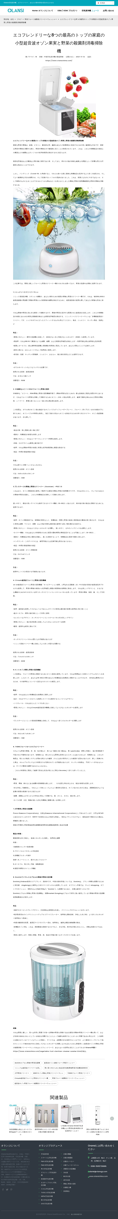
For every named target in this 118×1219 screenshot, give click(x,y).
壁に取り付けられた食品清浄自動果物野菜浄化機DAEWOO (66, 1068)
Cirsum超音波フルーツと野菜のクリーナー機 (31, 1078)
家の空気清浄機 (46, 1200)
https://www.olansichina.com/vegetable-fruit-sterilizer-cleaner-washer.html (47, 1051)
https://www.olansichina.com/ (59, 60)
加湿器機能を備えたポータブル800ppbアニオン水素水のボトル (20, 1132)
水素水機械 (67, 1154)
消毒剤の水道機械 (69, 1169)
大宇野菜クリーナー (22, 1073)
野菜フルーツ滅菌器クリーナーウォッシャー (68, 1078)
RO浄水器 (66, 1176)
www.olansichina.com (98, 1176)
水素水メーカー (68, 1161)
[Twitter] (7, 1189)
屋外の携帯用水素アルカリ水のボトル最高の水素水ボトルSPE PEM (97, 1132)
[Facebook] (3, 1189)
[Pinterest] (11, 1189)
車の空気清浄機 (46, 1169)
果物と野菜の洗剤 (69, 1184)
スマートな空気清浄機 (48, 1158)
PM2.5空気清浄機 (47, 1165)
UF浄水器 (66, 1180)
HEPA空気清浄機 (47, 1196)
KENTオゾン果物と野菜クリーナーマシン (48, 1073)
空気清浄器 (45, 1154)
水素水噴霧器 (68, 1158)
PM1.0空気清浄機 (47, 1161)
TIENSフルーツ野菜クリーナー (79, 1073)
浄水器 (65, 1172)
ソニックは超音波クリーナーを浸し (27, 1068)
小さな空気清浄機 (47, 1189)
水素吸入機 (67, 1187)
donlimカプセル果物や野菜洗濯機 (27, 1063)
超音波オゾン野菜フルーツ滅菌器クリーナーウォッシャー (36, 1083)
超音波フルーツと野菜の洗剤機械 (30, 585)
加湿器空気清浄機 (47, 1179)
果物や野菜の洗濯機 (97, 893)
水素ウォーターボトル (71, 1165)
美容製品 (66, 1191)
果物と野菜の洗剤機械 (78, 181)
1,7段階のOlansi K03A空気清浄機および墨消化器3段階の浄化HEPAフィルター (72, 1128)
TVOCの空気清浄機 (48, 1192)
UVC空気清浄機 (46, 1204)
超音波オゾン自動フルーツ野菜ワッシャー (59, 1063)
